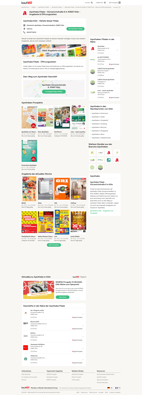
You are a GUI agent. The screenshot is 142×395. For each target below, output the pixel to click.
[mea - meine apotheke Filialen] (92, 160)
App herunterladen (102, 380)
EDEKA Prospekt (52, 374)
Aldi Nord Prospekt (77, 374)
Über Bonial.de (26, 374)
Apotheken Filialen (43, 7)
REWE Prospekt (51, 380)
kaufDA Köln (25, 7)
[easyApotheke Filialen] (117, 152)
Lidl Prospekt (76, 380)
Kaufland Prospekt (52, 377)
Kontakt (101, 392)
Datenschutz (93, 392)
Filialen (33, 7)
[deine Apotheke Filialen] (108, 160)
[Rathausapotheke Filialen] (92, 152)
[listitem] (29, 121)
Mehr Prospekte (54, 245)
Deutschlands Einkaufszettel (105, 374)
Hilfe (77, 392)
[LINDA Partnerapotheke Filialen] (100, 167)
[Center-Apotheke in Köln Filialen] (108, 152)
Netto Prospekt (76, 377)
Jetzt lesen (62, 297)
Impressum (84, 392)
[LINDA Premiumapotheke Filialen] (92, 167)
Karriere (24, 380)
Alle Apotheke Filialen (75, 29)
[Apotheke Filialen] (117, 160)
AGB (106, 392)
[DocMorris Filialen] (100, 152)
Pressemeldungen (102, 382)
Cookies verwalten (114, 392)
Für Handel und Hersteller (29, 377)
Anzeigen (115, 7)
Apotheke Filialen (57, 7)
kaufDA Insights (101, 377)
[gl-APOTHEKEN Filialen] (100, 160)
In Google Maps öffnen (53, 91)
